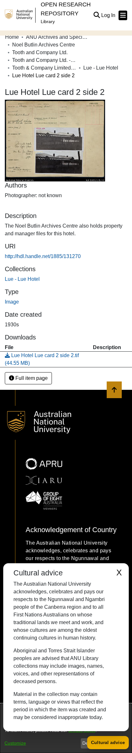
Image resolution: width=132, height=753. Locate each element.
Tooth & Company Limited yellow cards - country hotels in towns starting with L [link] (44, 68)
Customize (15, 743)
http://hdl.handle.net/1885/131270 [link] (43, 256)
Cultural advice (108, 742)
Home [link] (12, 37)
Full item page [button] (31, 378)
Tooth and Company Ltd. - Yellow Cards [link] (44, 60)
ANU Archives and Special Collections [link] (58, 37)
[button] (97, 15)
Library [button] (48, 21)
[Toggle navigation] (123, 15)
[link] (22, 279)
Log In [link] (108, 15)
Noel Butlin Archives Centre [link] (43, 44)
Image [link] (12, 302)
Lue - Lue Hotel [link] (100, 68)
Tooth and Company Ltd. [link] (40, 52)
